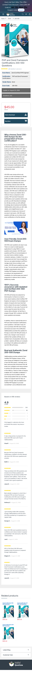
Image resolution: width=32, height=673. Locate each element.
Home (2, 18)
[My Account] (26, 14)
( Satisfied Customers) (15, 69)
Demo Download (10, 115)
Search (23, 14)
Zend (9, 18)
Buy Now (7, 121)
